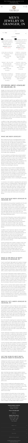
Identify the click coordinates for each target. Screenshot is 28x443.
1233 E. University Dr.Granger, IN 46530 (14, 407)
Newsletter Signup (14, 437)
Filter (5, 32)
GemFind (16, 441)
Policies (14, 433)
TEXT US (14, 413)
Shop (14, 429)
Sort (16, 30)
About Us (14, 425)
